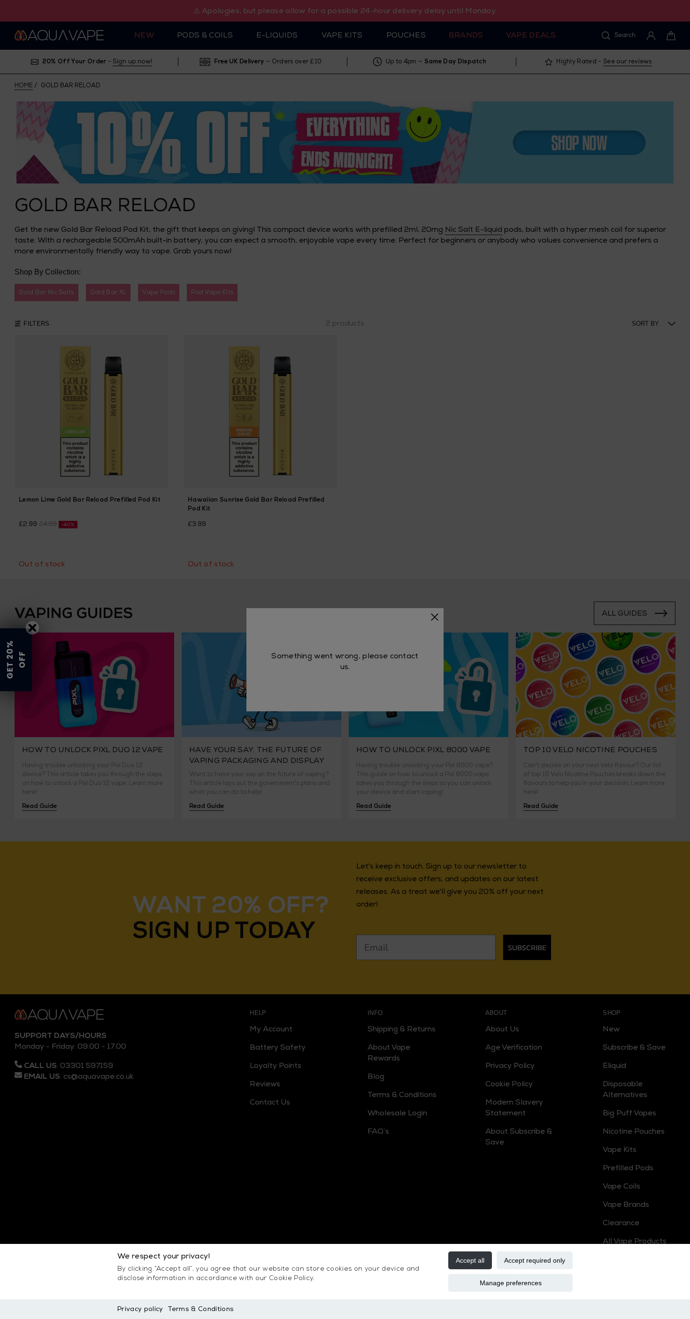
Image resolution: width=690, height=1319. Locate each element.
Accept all (470, 1260)
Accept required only (534, 1260)
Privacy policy (140, 1309)
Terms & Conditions (201, 1309)
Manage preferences (511, 1283)
